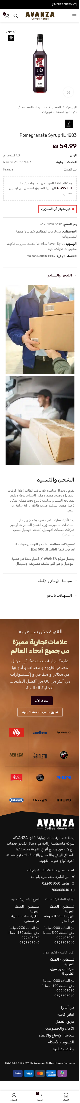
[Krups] (64, 800)
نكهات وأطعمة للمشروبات (59, 112)
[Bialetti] (40, 755)
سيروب (21, 244)
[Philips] (64, 777)
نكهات (59, 249)
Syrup (61, 244)
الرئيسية (71, 107)
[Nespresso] (64, 732)
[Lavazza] (40, 732)
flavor (52, 244)
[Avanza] (16, 755)
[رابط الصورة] (55, 824)
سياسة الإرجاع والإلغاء (56, 1035)
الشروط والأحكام (61, 1042)
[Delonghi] (16, 800)
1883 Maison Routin (41, 256)
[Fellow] (40, 800)
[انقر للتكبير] (68, 92)
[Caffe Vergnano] (64, 755)
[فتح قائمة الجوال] (74, 15)
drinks (42, 244)
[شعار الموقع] (40, 15)
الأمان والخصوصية (59, 1028)
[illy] (16, 732)
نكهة (51, 249)
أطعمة (32, 244)
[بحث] (15, 15)
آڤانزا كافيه (65, 1014)
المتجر (56, 107)
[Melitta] (16, 777)
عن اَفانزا (67, 1007)
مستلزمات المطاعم (34, 107)
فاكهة (11, 244)
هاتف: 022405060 (55, 883)
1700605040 (59, 890)
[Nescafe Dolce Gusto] (40, 777)
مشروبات (70, 249)
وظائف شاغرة (63, 1049)
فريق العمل (65, 1021)
